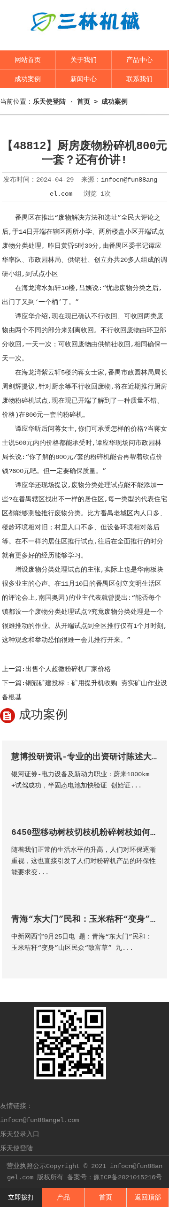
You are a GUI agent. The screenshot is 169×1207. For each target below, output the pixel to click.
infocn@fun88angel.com (39, 1120)
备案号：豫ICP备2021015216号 (114, 1177)
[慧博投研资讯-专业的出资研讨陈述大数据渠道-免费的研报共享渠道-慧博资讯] (150, 799)
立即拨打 (21, 1197)
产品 (63, 1197)
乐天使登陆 (16, 1148)
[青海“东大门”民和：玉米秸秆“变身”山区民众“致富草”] (150, 961)
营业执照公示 (26, 1166)
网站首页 (28, 60)
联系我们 (139, 79)
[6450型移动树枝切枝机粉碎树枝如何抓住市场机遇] (150, 886)
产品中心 (139, 60)
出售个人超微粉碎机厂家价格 (68, 669)
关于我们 (83, 60)
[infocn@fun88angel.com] (84, 38)
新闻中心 (83, 79)
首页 (83, 102)
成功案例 (28, 79)
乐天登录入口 (19, 1134)
